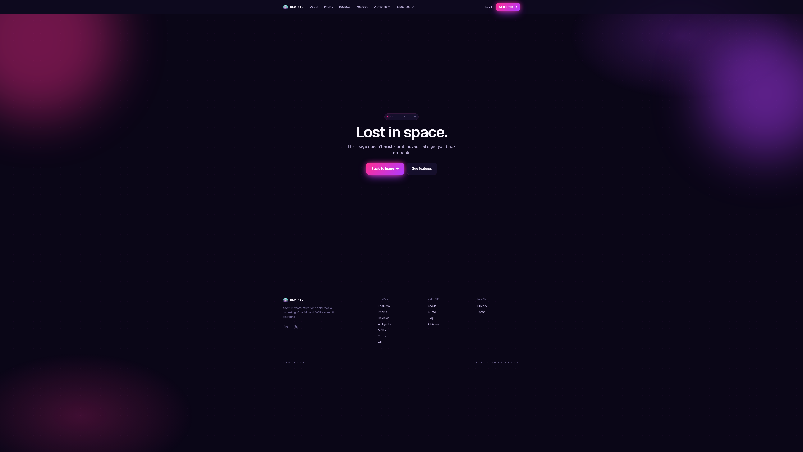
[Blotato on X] (296, 326)
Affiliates (433, 324)
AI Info (432, 312)
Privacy (482, 306)
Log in (489, 7)
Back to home (385, 168)
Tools (382, 336)
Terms (481, 312)
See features (422, 168)
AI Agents (380, 7)
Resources (403, 7)
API (380, 342)
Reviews (345, 7)
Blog (431, 318)
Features (362, 7)
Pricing (328, 7)
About (314, 7)
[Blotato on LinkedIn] (286, 326)
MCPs (382, 330)
